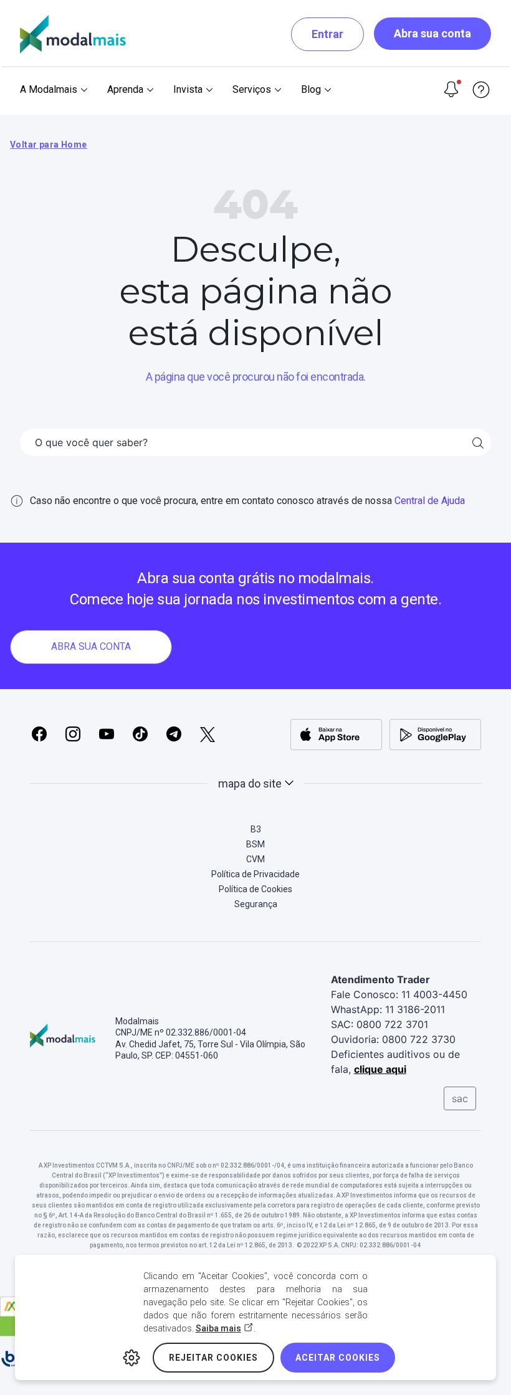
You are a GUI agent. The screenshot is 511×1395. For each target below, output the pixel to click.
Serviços (251, 89)
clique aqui (380, 1069)
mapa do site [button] (250, 783)
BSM (255, 844)
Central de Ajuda (429, 501)
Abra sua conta (432, 33)
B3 (256, 829)
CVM (255, 859)
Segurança (255, 904)
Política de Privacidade (255, 874)
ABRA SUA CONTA (91, 646)
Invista (188, 89)
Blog (311, 89)
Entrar (327, 33)
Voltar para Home (48, 145)
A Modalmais (48, 89)
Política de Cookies (255, 889)
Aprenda (125, 89)
